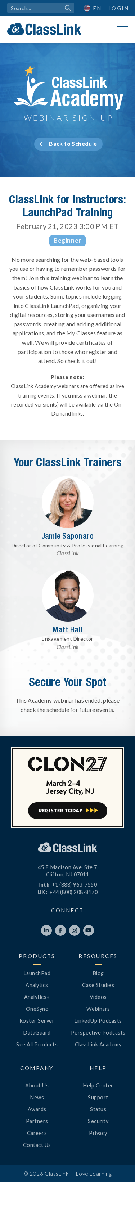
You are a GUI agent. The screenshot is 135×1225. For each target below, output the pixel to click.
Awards (37, 1109)
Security (98, 1121)
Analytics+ (37, 997)
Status (98, 1109)
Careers (37, 1133)
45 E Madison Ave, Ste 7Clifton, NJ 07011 (67, 871)
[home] (44, 29)
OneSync (37, 1009)
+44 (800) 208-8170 (73, 892)
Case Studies (98, 985)
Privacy (98, 1133)
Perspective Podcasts (98, 1032)
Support (98, 1097)
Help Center (98, 1085)
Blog (98, 973)
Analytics (37, 985)
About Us (37, 1085)
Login (119, 8)
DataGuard (37, 1032)
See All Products (37, 1044)
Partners (37, 1121)
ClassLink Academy (98, 1044)
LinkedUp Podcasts (98, 1021)
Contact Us (37, 1145)
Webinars (98, 1009)
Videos (98, 997)
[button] (117, 1207)
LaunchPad (37, 973)
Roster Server (37, 1021)
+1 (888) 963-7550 (74, 884)
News (37, 1097)
